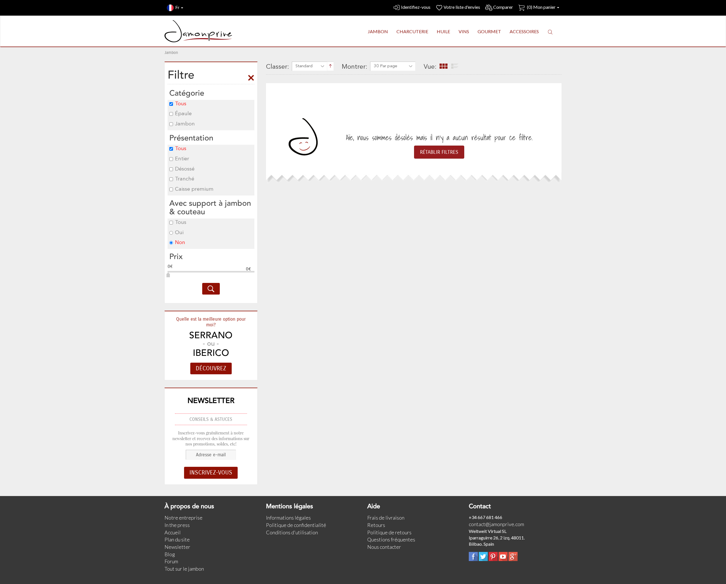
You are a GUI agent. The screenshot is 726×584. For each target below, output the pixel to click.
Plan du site (177, 539)
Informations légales (288, 517)
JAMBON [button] (378, 31)
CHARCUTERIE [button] (412, 31)
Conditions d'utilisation (292, 532)
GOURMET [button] (489, 31)
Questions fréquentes (391, 539)
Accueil (172, 532)
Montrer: (354, 67)
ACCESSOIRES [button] (524, 31)
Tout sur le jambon (184, 569)
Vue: (430, 67)
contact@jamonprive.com (496, 524)
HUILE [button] (443, 31)
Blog (169, 554)
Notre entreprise (183, 517)
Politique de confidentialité (296, 525)
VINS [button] (464, 31)
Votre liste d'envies (462, 7)
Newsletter (177, 547)
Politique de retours (389, 532)
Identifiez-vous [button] (415, 7)
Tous (180, 103)
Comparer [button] (503, 7)
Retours (376, 525)
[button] (550, 31)
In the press (177, 525)
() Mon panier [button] (541, 7)
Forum (171, 561)
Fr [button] (177, 7)
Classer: (277, 67)
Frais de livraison (385, 517)
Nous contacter (384, 547)
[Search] (211, 289)
